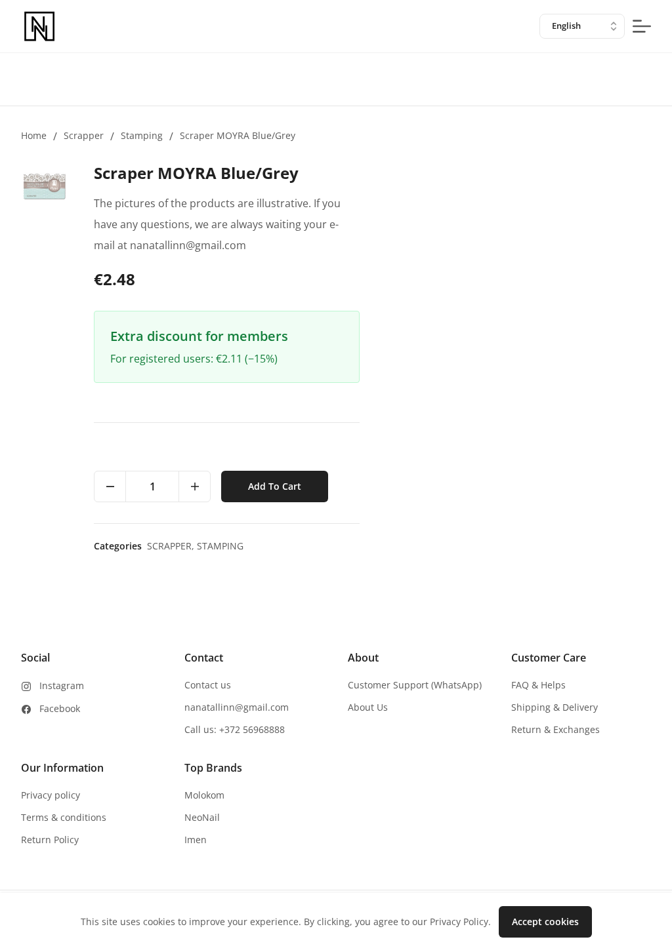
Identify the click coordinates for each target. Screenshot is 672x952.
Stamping (142, 135)
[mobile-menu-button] (642, 26)
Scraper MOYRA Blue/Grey (237, 135)
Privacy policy (50, 795)
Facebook (59, 708)
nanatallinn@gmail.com (236, 707)
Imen (195, 839)
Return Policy (50, 839)
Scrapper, (172, 546)
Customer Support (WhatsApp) (415, 685)
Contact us (207, 685)
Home (34, 135)
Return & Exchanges (555, 729)
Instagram (61, 685)
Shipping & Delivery (554, 707)
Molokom (204, 795)
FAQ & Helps (538, 685)
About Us (368, 707)
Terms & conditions (63, 817)
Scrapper (84, 135)
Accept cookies (545, 921)
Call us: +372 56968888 (234, 729)
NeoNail (202, 817)
